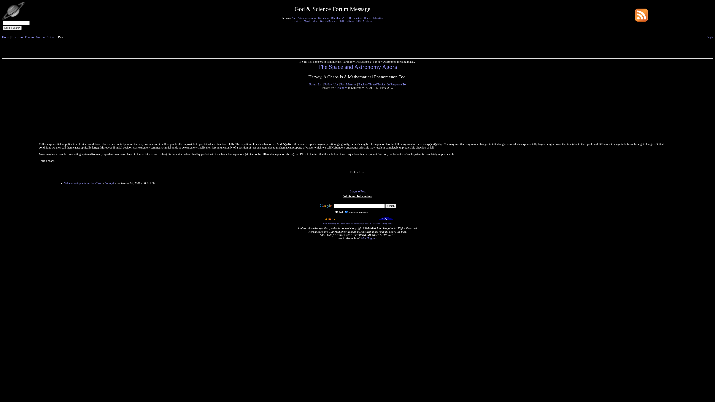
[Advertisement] (357, 47)
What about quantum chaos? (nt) (83, 183)
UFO (358, 21)
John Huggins (368, 238)
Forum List (315, 84)
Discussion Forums (22, 37)
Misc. (315, 21)
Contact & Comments (371, 223)
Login (710, 37)
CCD (348, 18)
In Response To (396, 84)
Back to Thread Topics (371, 84)
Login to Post (358, 191)
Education (378, 18)
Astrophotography (307, 18)
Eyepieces (297, 21)
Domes (367, 18)
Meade (307, 21)
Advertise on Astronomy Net (351, 223)
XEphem (367, 21)
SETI (341, 21)
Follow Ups (331, 84)
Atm (294, 18)
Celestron (357, 18)
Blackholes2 (337, 18)
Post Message (348, 84)
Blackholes (323, 18)
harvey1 (109, 183)
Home (5, 37)
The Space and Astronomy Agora (357, 66)
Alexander (340, 87)
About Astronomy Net (331, 223)
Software (350, 21)
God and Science (328, 21)
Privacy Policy (387, 223)
